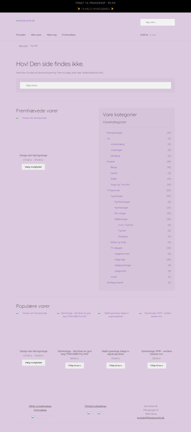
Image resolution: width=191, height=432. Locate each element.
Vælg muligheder (33, 167)
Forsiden (21, 34)
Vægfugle (119, 259)
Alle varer (36, 34)
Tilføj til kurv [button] (74, 365)
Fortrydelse (40, 409)
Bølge (114, 167)
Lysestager (117, 195)
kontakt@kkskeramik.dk (150, 417)
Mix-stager (120, 213)
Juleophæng (117, 144)
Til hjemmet (113, 190)
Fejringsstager (115, 132)
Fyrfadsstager (122, 201)
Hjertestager (121, 207)
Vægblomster (122, 253)
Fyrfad (122, 230)
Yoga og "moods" (120, 184)
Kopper (111, 161)
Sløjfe (114, 178)
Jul (108, 138)
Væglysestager (122, 265)
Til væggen (117, 247)
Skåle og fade (118, 242)
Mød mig (52, 34)
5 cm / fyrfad (125, 224)
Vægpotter (120, 270)
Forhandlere (69, 34)
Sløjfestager (121, 219)
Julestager (116, 149)
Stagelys (123, 236)
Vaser (114, 276)
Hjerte (114, 173)
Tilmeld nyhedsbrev (95, 406)
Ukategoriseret (115, 282)
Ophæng (115, 155)
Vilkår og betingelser (40, 406)
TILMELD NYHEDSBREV (95, 9)
